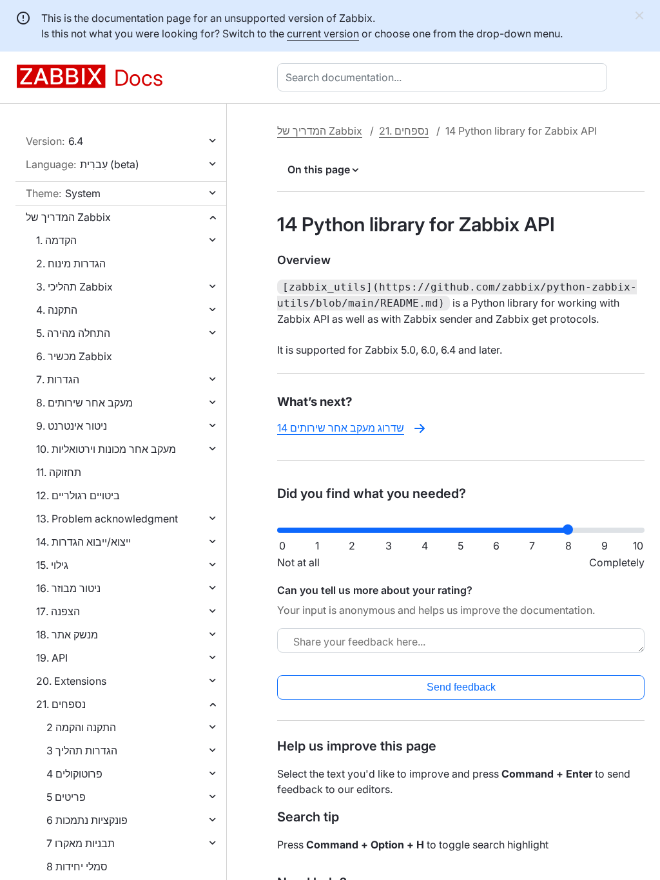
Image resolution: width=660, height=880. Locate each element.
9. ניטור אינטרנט (71, 425)
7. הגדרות (57, 379)
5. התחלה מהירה (73, 333)
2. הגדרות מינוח (71, 263)
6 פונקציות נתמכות (87, 820)
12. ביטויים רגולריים (78, 495)
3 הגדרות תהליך (81, 750)
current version (323, 33)
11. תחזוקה (58, 472)
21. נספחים (61, 704)
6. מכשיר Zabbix (74, 356)
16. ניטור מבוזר (68, 588)
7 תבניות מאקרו (80, 843)
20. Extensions (71, 680)
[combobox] (444, 77)
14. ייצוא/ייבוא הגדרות (83, 541)
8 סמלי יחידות (77, 866)
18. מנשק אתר (67, 634)
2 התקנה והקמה (81, 727)
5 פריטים (66, 796)
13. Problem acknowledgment (107, 518)
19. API (52, 657)
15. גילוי (52, 565)
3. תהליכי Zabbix (74, 286)
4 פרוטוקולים (74, 773)
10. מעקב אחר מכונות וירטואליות (106, 449)
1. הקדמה (56, 240)
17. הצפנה (58, 611)
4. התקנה (56, 309)
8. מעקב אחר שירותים (84, 402)
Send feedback (461, 687)
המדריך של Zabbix (68, 217)
